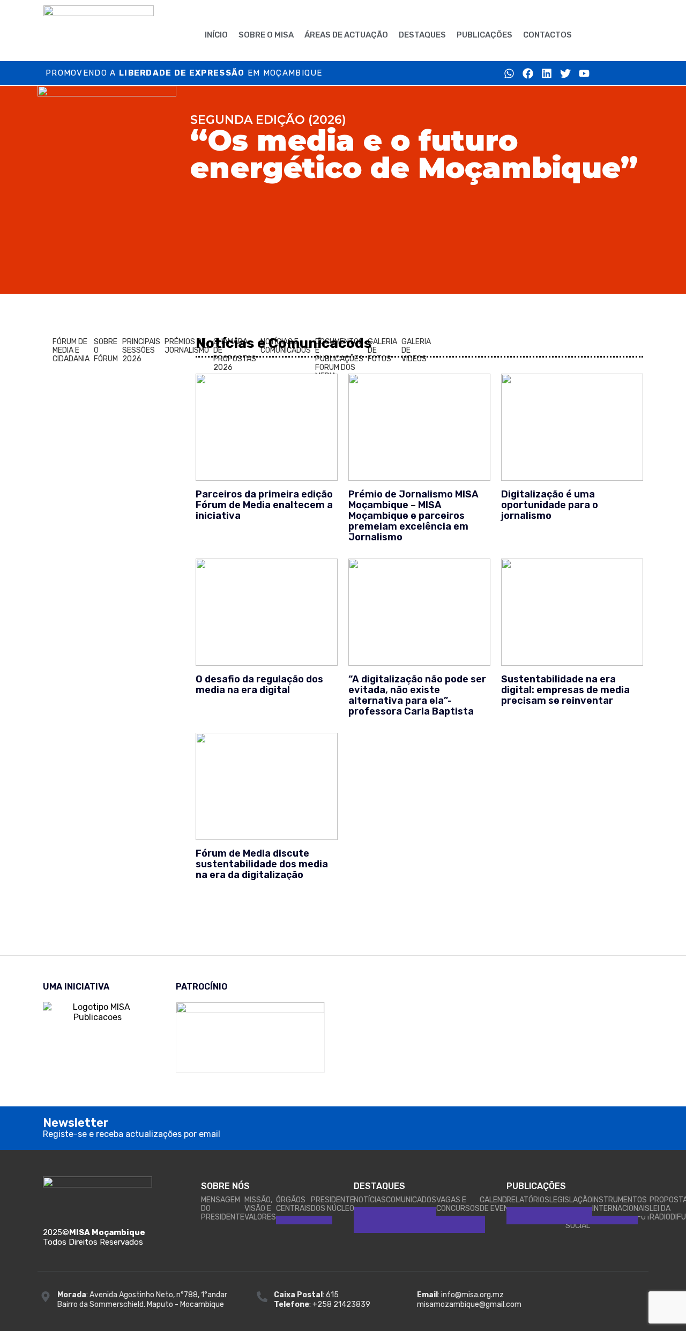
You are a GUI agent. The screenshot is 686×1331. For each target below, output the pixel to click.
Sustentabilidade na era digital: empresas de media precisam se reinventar (565, 690)
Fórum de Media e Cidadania (71, 350)
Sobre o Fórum (106, 350)
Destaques (422, 35)
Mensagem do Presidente (222, 1208)
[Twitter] (565, 73)
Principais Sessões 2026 (141, 350)
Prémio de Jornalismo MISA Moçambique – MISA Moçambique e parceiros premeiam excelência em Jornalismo (413, 515)
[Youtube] (584, 73)
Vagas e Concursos (458, 1204)
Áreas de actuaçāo (346, 35)
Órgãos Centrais (293, 1204)
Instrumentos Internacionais (621, 1204)
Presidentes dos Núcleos (335, 1204)
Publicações (484, 35)
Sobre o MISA (266, 35)
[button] (598, 33)
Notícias (370, 1199)
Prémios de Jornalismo (187, 346)
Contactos (547, 35)
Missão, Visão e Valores (260, 1208)
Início (216, 35)
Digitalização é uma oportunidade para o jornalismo (549, 505)
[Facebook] (528, 73)
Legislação (570, 1199)
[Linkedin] (546, 73)
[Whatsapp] (509, 73)
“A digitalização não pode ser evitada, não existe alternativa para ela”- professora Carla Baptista (417, 695)
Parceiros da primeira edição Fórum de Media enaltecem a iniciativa (264, 505)
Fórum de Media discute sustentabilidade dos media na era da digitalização (262, 864)
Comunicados (411, 1199)
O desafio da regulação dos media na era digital (259, 684)
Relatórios (527, 1199)
